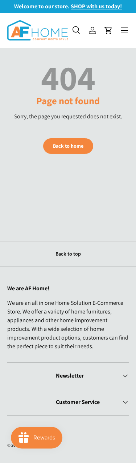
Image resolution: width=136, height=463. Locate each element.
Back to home (68, 146)
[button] (108, 30)
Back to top (68, 254)
